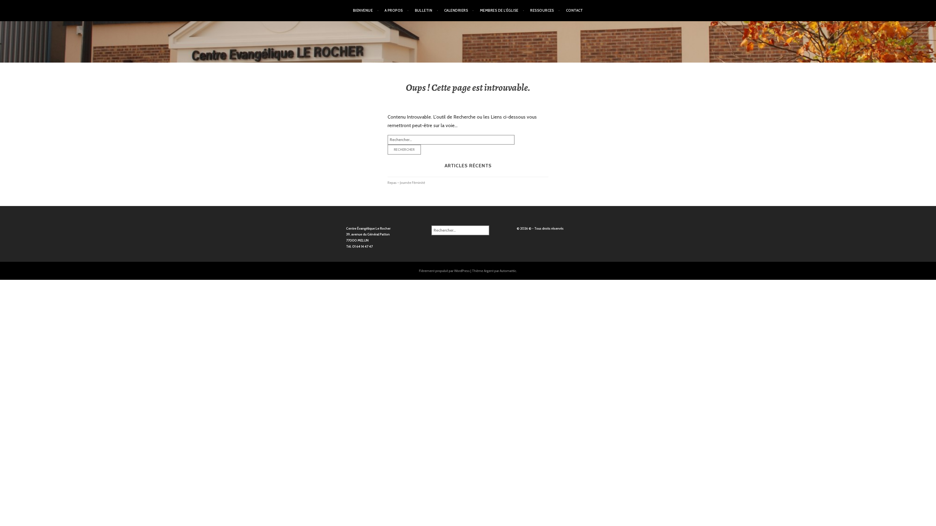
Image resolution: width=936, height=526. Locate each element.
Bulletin (423, 10)
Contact (574, 10)
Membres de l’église (499, 10)
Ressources (542, 10)
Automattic (508, 271)
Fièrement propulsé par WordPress (444, 271)
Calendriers (456, 10)
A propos (394, 10)
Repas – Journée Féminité (406, 182)
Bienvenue (363, 10)
